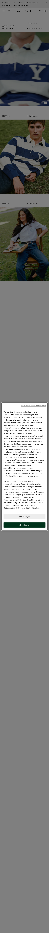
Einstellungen (24, 516)
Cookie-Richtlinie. (33, 508)
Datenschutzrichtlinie (12, 508)
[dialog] (24, 466)
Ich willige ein (24, 525)
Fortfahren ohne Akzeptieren (33, 405)
